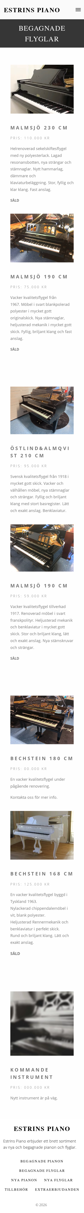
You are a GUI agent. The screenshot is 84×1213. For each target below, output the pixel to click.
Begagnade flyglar (42, 1170)
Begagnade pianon (42, 1161)
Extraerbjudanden (57, 1189)
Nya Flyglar (58, 1180)
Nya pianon (24, 1180)
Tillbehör (16, 1189)
